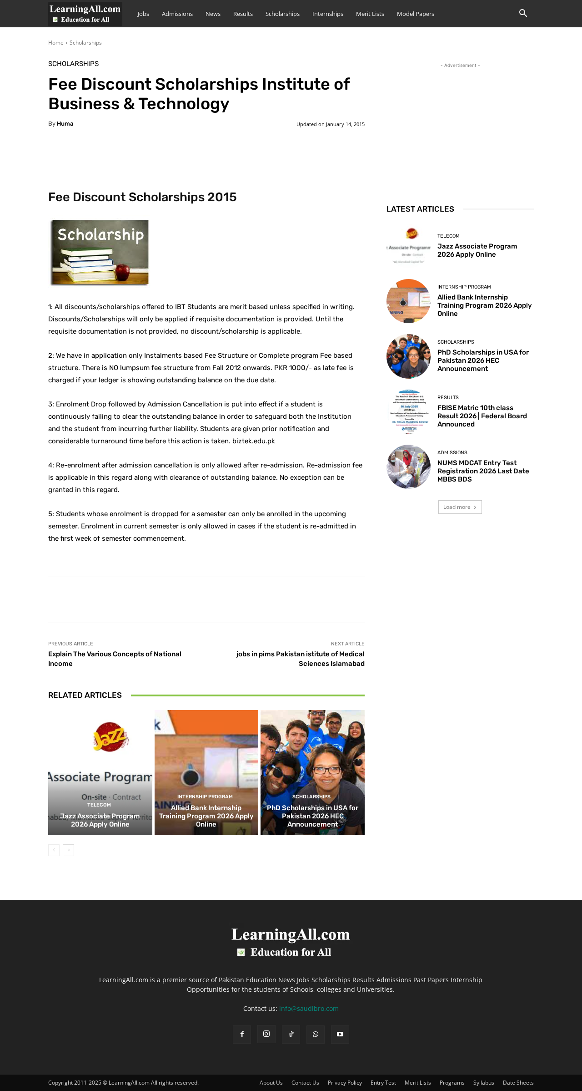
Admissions (177, 14)
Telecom (99, 804)
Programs (452, 1082)
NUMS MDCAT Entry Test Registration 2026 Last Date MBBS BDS (483, 471)
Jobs (143, 14)
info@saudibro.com (309, 1008)
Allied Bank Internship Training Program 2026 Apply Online (206, 816)
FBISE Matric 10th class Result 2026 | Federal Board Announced (482, 416)
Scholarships (283, 14)
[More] (275, 152)
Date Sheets (518, 1082)
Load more (457, 507)
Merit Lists (370, 14)
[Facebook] (242, 1034)
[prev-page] (54, 850)
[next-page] (68, 850)
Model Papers (415, 14)
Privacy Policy (345, 1082)
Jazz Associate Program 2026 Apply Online (100, 820)
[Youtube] (340, 1034)
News (213, 14)
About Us (271, 1082)
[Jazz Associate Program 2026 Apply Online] (100, 772)
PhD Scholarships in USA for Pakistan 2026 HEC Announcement (312, 816)
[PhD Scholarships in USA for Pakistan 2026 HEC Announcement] (313, 772)
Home (56, 42)
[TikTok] (291, 1034)
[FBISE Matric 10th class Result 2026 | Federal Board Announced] (408, 412)
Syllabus (483, 1082)
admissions (452, 452)
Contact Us (305, 1082)
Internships (327, 14)
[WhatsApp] (315, 1034)
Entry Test (383, 1082)
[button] (523, 14)
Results (243, 14)
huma (65, 124)
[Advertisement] (460, 127)
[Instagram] (266, 1034)
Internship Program (205, 796)
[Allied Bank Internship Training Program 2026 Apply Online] (207, 772)
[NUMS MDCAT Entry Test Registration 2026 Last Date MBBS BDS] (408, 467)
